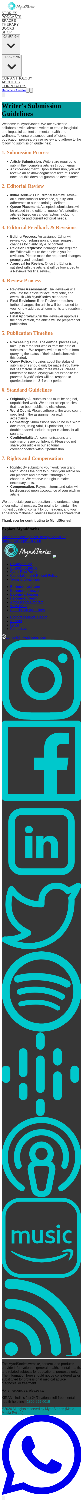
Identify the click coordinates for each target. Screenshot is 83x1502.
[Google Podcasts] (41, 1115)
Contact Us (18, 629)
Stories (7, 537)
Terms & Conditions (25, 579)
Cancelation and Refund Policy (33, 575)
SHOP (7, 32)
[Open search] (27, 90)
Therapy (44, 537)
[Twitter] (41, 949)
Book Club (33, 541)
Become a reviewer (24, 590)
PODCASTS (11, 17)
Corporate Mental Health (28, 617)
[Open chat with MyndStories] (3, 1498)
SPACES (9, 21)
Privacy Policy (21, 564)
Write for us (18, 606)
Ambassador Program (26, 602)
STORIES (9, 13)
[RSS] (41, 1354)
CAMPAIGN (11, 36)
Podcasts (19, 537)
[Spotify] (41, 1030)
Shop (21, 541)
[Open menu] (31, 90)
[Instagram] (41, 718)
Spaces (32, 537)
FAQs (14, 625)
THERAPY (10, 24)
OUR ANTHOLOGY (17, 78)
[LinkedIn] (41, 880)
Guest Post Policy (23, 572)
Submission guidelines (27, 610)
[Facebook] (41, 799)
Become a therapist (24, 594)
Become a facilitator (25, 587)
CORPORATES (14, 86)
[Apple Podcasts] (41, 1196)
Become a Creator (14, 90)
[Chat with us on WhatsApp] (41, 1494)
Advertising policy (23, 568)
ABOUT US (11, 82)
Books (55, 537)
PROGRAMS (11, 57)
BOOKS (8, 28)
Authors (16, 621)
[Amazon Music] (41, 1277)
